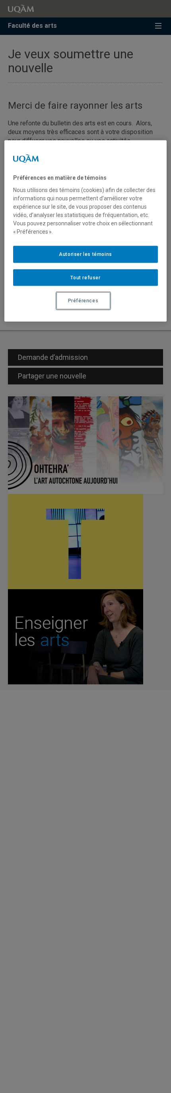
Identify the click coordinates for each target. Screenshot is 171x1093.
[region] (85, 231)
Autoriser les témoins (85, 254)
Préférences (83, 301)
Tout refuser (85, 277)
